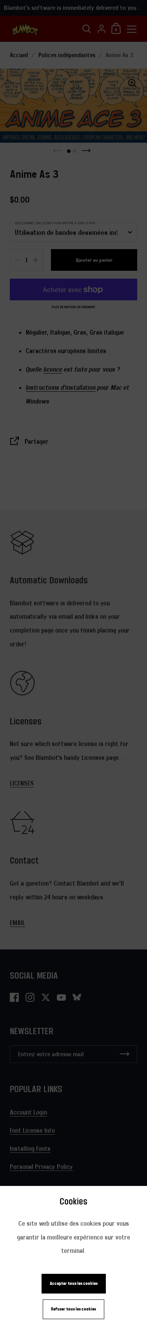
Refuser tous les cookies (73, 1309)
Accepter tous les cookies (74, 1283)
